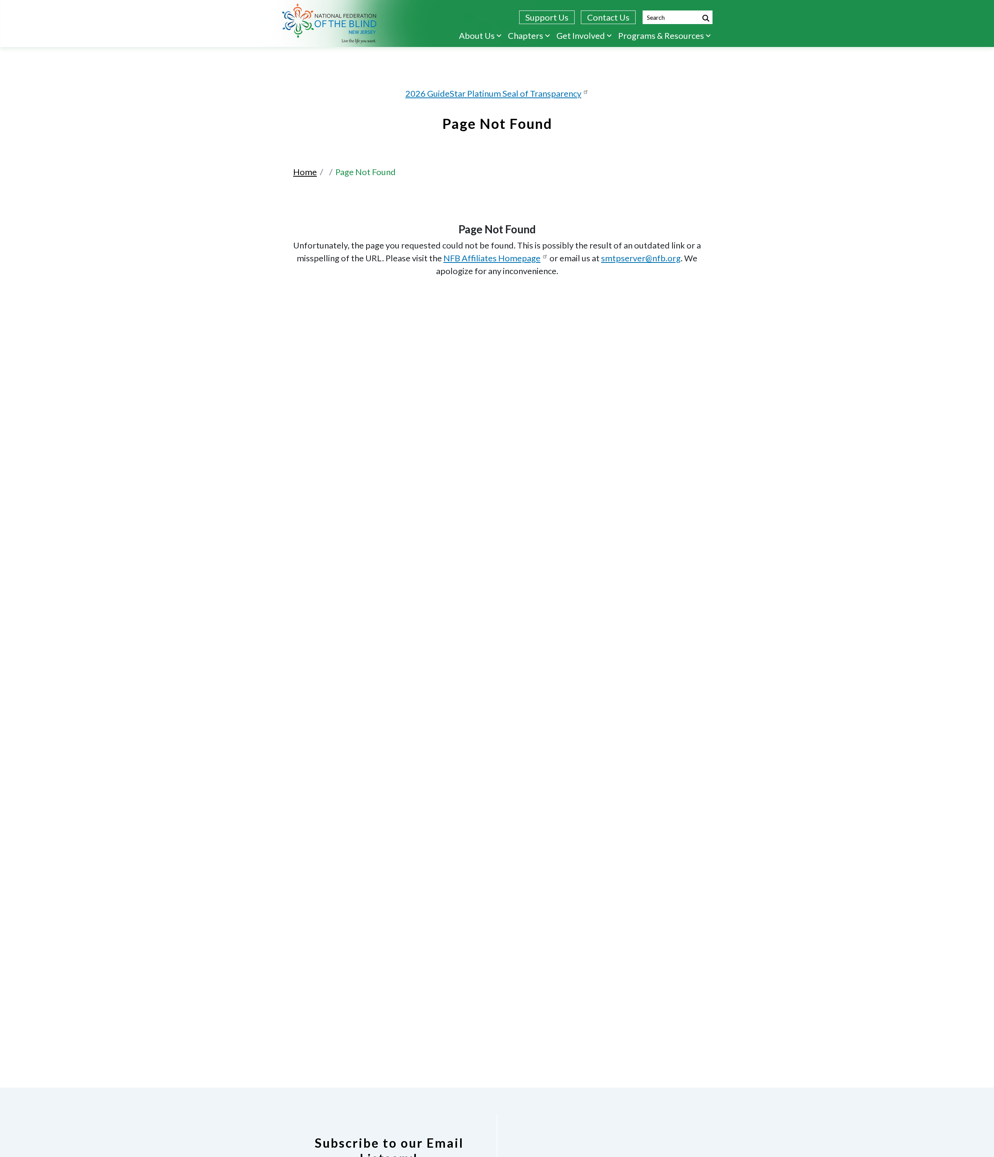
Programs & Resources (661, 35)
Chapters (525, 35)
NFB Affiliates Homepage (491, 258)
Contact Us (608, 17)
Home (305, 172)
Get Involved (580, 35)
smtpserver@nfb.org (641, 258)
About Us (477, 35)
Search (706, 18)
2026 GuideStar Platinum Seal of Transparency (493, 93)
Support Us (546, 17)
